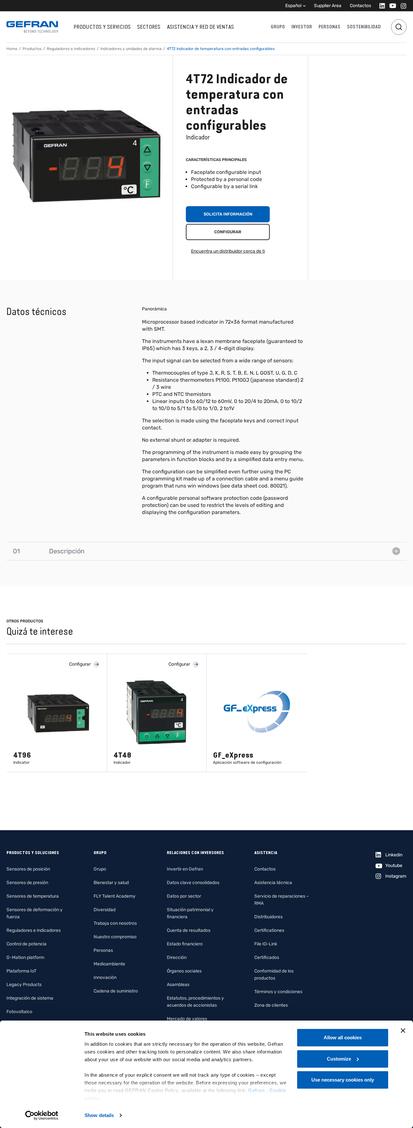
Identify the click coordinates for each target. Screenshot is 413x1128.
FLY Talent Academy (115, 896)
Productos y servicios (102, 27)
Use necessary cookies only (342, 1080)
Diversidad (105, 909)
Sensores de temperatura (32, 896)
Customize (339, 1059)
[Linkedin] (380, 5)
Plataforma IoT (21, 971)
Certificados (266, 957)
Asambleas (178, 984)
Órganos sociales (184, 971)
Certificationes (269, 930)
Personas (329, 27)
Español (293, 5)
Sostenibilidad (364, 27)
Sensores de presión (27, 882)
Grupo (278, 27)
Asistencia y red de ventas (200, 27)
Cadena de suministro (116, 991)
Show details (99, 1115)
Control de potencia (26, 944)
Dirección (176, 957)
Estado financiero (185, 944)
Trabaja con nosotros (115, 923)
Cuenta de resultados (188, 930)
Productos (32, 48)
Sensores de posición (28, 869)
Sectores (148, 27)
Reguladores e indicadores (71, 48)
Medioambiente (109, 964)
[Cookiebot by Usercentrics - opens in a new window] (42, 1115)
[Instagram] (402, 5)
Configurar (227, 231)
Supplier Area (327, 5)
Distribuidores (268, 917)
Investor (301, 27)
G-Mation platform (25, 957)
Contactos (360, 5)
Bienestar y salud (111, 882)
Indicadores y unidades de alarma (131, 48)
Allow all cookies (343, 1037)
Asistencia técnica (273, 882)
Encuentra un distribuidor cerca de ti (228, 251)
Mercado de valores (187, 1019)
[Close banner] (403, 1030)
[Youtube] (391, 5)
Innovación (105, 977)
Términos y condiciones (278, 991)
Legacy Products (24, 984)
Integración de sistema (29, 998)
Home (11, 48)
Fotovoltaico (19, 1011)
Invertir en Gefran (185, 869)
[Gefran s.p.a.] (32, 27)
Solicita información (228, 214)
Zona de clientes (271, 1005)
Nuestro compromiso (115, 937)
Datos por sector (184, 896)
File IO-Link (265, 944)
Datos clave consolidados (193, 882)
